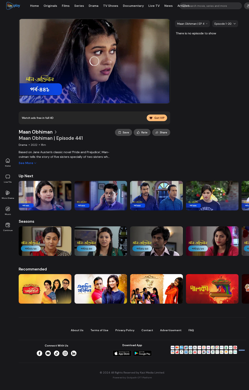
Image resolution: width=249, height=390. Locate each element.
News (168, 6)
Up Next (26, 175)
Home (8, 166)
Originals (50, 6)
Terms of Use (99, 330)
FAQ (191, 330)
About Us (77, 330)
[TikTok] (56, 353)
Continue (7, 230)
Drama (93, 6)
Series (79, 6)
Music (8, 214)
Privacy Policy (124, 330)
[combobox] (192, 23)
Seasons (26, 221)
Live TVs (8, 182)
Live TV (154, 6)
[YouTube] (48, 353)
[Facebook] (39, 353)
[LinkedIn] (73, 353)
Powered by (132, 377)
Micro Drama (8, 198)
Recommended (33, 269)
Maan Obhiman (36, 132)
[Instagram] (65, 353)
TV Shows (110, 6)
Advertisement (170, 330)
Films (66, 6)
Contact (147, 330)
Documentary (133, 6)
